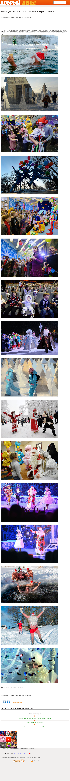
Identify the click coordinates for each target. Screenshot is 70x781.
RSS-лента (27, 760)
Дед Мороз (6, 687)
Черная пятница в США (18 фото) (35, 722)
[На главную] (18, 2)
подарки (55, 31)
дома (7, 32)
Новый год (13, 687)
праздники (3, 31)
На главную (3, 7)
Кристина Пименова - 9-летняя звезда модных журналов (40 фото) (35, 718)
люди (28, 31)
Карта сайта (37, 761)
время (19, 32)
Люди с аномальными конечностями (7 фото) (35, 726)
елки (59, 31)
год (23, 30)
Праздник (20, 687)
